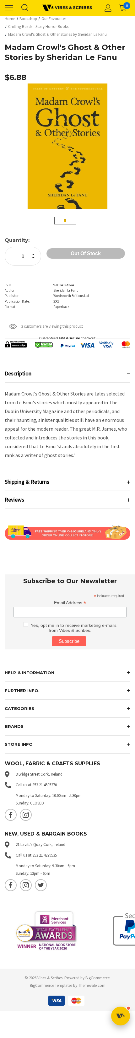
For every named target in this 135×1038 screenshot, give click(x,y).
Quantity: (17, 240)
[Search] (24, 7)
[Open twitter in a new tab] (41, 885)
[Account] (107, 7)
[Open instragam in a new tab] (26, 815)
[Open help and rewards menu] (120, 1016)
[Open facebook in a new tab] (11, 815)
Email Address (70, 603)
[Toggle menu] (9, 8)
